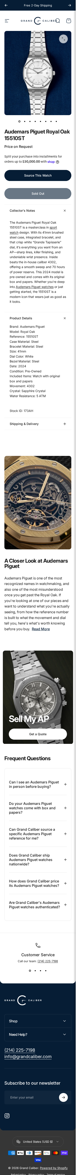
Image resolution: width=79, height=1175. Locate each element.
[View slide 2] (35, 970)
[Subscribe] (63, 1097)
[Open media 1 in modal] (63, 38)
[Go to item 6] (45, 121)
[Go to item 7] (51, 121)
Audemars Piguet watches (35, 287)
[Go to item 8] (56, 121)
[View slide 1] (30, 970)
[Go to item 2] (24, 121)
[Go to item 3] (30, 121)
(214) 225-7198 (48, 961)
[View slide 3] (40, 970)
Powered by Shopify (54, 1168)
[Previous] (6, 5)
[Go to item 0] (19, 121)
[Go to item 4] (35, 121)
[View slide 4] (45, 970)
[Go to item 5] (40, 121)
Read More (41, 629)
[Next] (69, 5)
